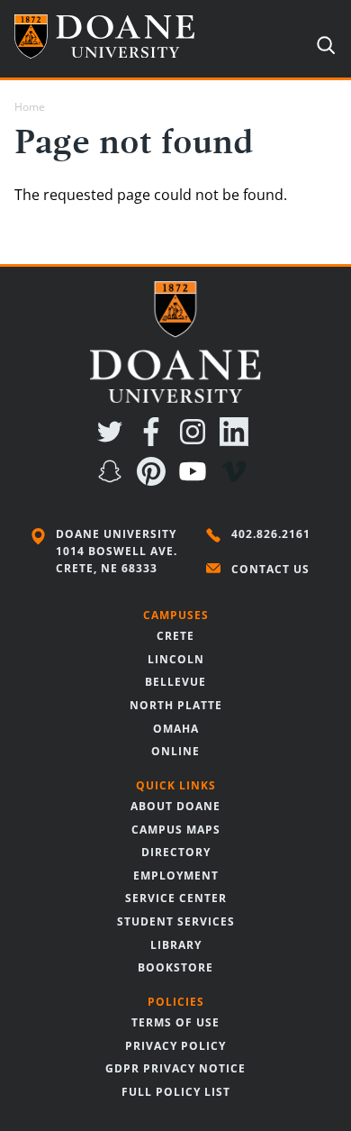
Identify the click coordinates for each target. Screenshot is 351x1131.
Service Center (176, 898)
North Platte (176, 705)
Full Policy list (176, 1091)
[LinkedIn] (238, 441)
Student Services (176, 921)
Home (29, 106)
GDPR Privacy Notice (175, 1068)
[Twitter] (113, 441)
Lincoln (176, 659)
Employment (176, 875)
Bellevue (175, 681)
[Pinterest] (155, 480)
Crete (175, 635)
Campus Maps (175, 829)
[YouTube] (196, 480)
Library (176, 945)
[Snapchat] (113, 480)
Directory (176, 852)
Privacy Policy (175, 1045)
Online (175, 751)
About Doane (175, 806)
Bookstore (175, 967)
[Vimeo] (238, 480)
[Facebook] (155, 441)
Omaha (176, 728)
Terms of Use (175, 1022)
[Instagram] (196, 441)
